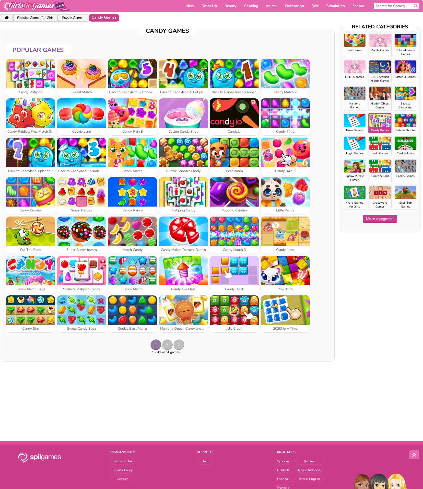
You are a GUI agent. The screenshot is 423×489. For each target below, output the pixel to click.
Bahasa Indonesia (309, 470)
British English (309, 479)
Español (283, 479)
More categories (380, 218)
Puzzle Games (72, 17)
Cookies (123, 479)
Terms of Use (122, 461)
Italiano (309, 461)
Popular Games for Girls (35, 17)
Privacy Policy (122, 470)
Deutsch (283, 470)
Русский (283, 461)
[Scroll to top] (414, 455)
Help (205, 461)
